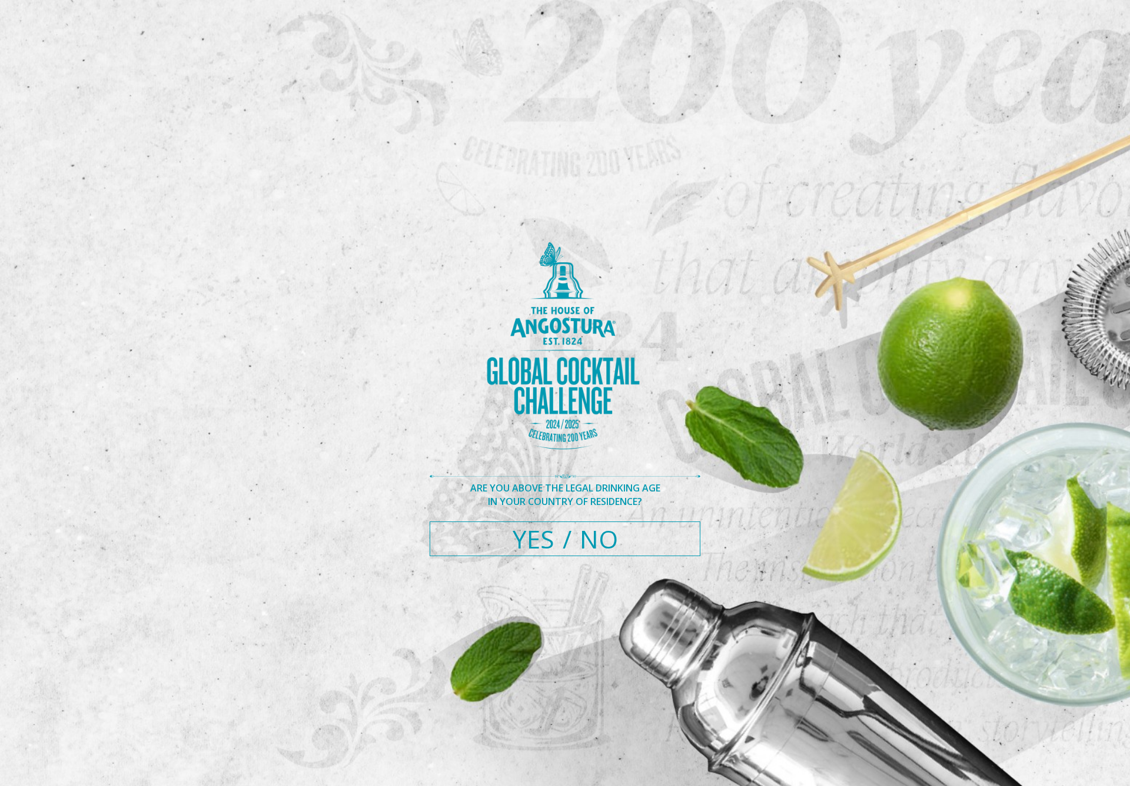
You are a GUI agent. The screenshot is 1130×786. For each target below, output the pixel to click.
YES (533, 539)
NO (599, 539)
